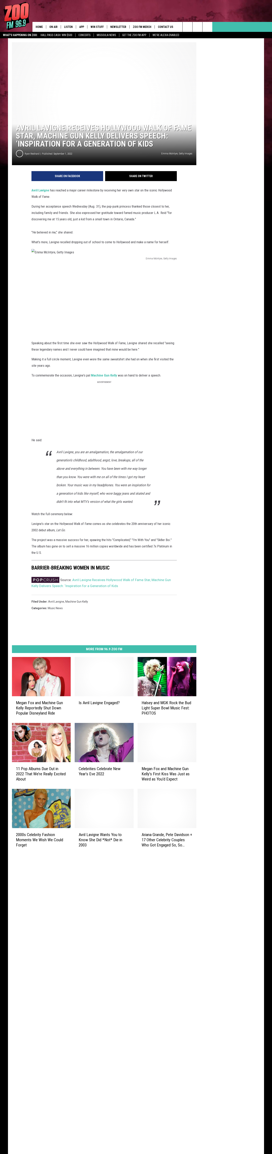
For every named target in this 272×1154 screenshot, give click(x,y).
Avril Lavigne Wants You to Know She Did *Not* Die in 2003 (100, 839)
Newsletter (118, 26)
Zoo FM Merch (142, 26)
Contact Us (165, 26)
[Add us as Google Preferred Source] (197, 27)
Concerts (84, 35)
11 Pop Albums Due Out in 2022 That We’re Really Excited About (41, 773)
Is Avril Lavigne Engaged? (99, 702)
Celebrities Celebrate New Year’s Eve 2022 (99, 771)
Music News (55, 608)
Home (39, 26)
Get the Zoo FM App (134, 35)
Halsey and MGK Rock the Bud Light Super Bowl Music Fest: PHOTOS (166, 708)
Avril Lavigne (40, 190)
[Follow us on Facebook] (207, 27)
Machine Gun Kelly (104, 375)
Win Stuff (97, 26)
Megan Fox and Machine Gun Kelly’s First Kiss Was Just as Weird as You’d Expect (166, 773)
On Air (53, 26)
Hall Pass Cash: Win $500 (56, 35)
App (81, 26)
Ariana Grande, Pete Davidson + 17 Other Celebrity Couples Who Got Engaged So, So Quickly (167, 840)
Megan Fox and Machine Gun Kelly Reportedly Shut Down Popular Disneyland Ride (39, 708)
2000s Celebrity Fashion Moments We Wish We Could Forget (39, 839)
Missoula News (106, 35)
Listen (68, 26)
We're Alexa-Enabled (166, 35)
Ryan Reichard (32, 153)
